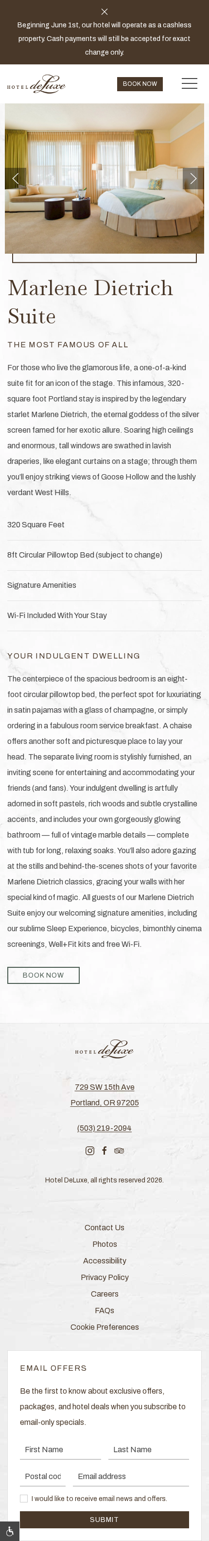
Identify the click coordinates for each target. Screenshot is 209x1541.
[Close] (104, 11)
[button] (189, 83)
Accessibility (104, 1261)
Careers (105, 1294)
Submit (104, 1519)
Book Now (140, 83)
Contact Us (104, 1227)
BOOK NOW (43, 975)
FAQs (104, 1310)
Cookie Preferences (104, 1327)
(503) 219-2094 (104, 1128)
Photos (104, 1244)
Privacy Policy (105, 1277)
